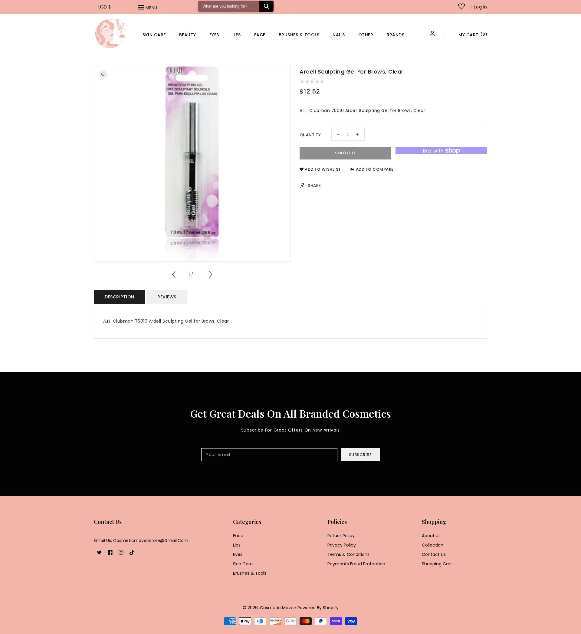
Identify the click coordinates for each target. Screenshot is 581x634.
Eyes (214, 35)
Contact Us (434, 554)
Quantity (310, 135)
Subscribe (360, 455)
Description (119, 297)
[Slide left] (174, 275)
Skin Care (154, 35)
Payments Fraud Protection (356, 564)
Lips (236, 35)
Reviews (166, 297)
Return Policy (341, 536)
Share (314, 185)
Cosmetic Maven (278, 608)
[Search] (266, 6)
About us (431, 536)
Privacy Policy (341, 545)
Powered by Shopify (318, 608)
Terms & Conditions (348, 554)
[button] (156, 8)
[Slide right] (210, 275)
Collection (432, 545)
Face (259, 35)
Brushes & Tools (249, 573)
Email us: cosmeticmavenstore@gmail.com (141, 540)
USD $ (104, 7)
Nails (339, 35)
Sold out (345, 153)
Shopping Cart (437, 564)
